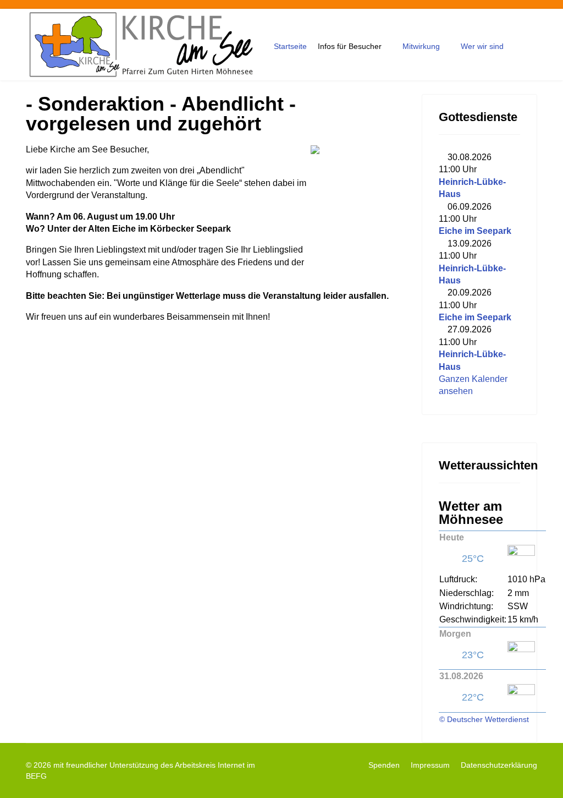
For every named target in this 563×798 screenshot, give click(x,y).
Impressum (430, 765)
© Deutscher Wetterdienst (484, 719)
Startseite (290, 46)
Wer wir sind (482, 46)
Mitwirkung (421, 46)
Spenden (384, 765)
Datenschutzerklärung (499, 765)
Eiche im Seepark (475, 231)
